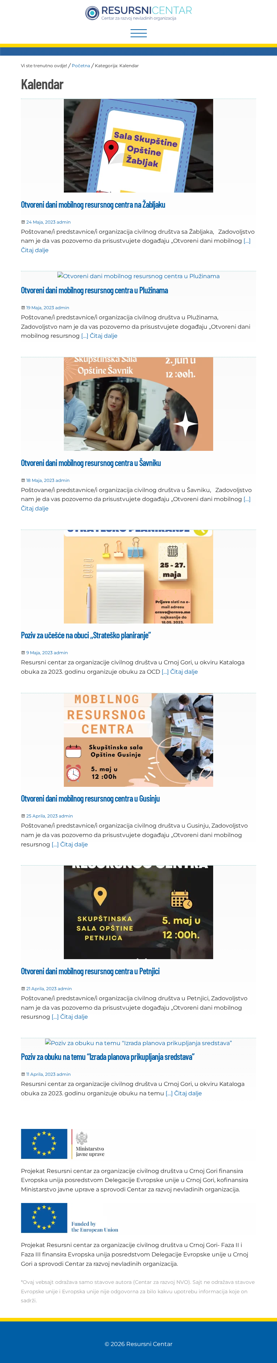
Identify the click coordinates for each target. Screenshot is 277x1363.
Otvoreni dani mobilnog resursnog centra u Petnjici (90, 971)
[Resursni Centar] (138, 13)
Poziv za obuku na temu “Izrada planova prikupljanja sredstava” (107, 1056)
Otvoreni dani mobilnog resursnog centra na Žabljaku (93, 204)
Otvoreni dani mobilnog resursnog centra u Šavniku (91, 462)
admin (64, 222)
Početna (81, 65)
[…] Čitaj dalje (99, 335)
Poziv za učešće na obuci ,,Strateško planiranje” (86, 635)
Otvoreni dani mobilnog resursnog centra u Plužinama (94, 290)
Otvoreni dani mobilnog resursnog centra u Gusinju (90, 798)
